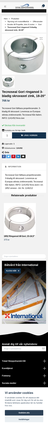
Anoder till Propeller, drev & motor (21, 24)
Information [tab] (14, 167)
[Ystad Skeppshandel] (24, 6)
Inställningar (24, 419)
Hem (6, 19)
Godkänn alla (24, 413)
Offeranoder (38, 21)
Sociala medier (9, 383)
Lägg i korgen (30, 135)
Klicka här (11, 271)
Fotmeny (6, 376)
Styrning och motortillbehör (18, 21)
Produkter (15, 19)
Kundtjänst (7, 368)
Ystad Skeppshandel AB (14, 361)
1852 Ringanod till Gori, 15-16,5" (19, 236)
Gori (40, 24)
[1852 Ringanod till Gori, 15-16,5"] (24, 219)
